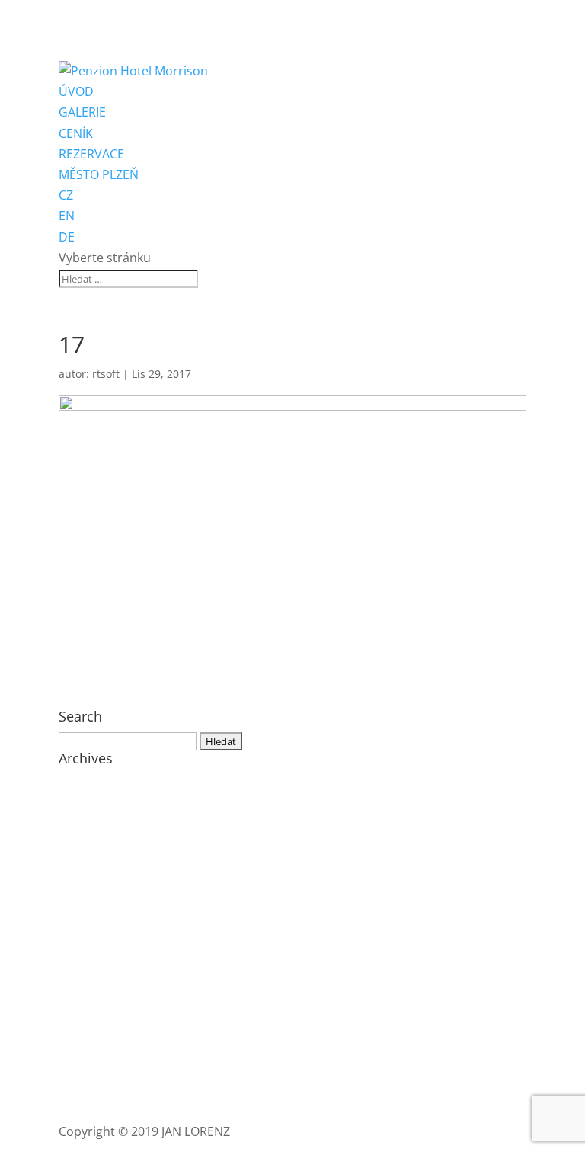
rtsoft (106, 373)
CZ (66, 195)
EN (67, 215)
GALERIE (82, 112)
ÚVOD (76, 91)
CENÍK (76, 133)
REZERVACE (91, 154)
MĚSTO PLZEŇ (99, 174)
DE (67, 237)
